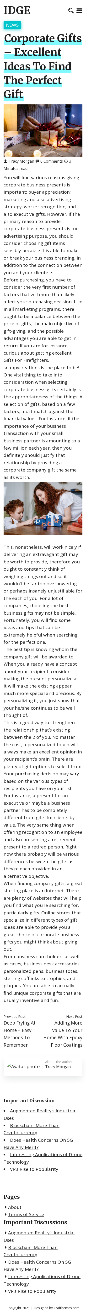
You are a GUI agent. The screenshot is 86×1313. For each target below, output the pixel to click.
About (15, 1207)
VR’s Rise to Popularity (34, 1169)
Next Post (74, 1016)
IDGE (17, 10)
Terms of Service (26, 1214)
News (12, 25)
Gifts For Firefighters (26, 360)
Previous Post (15, 1016)
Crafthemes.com (67, 1308)
